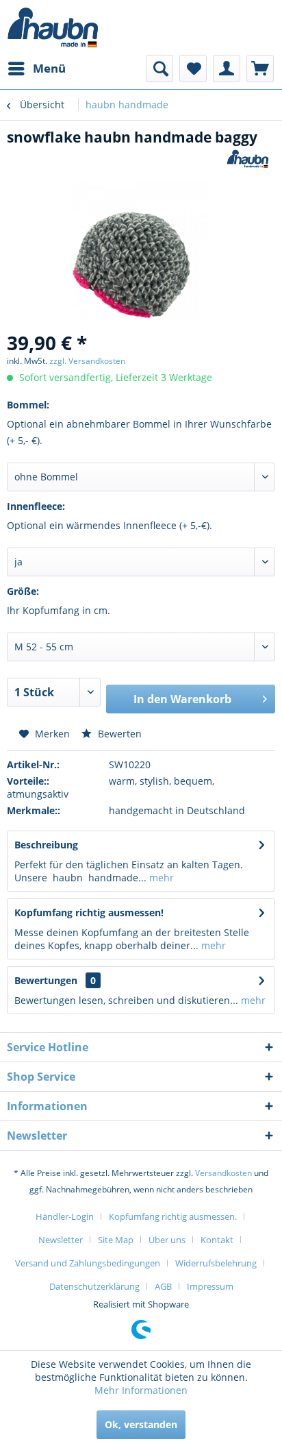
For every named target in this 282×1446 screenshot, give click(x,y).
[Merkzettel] (193, 68)
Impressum (210, 1286)
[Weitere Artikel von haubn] (247, 159)
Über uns (167, 1240)
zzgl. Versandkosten (87, 361)
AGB (163, 1286)
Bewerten (118, 733)
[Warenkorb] (260, 68)
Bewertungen (45, 980)
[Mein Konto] (226, 68)
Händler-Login (65, 1216)
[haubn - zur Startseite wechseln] (53, 27)
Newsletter (60, 1240)
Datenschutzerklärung (94, 1286)
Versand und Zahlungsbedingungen (87, 1263)
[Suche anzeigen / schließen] (159, 68)
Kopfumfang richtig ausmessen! (89, 912)
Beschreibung (46, 844)
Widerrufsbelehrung (216, 1263)
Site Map (115, 1240)
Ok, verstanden (141, 1424)
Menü (49, 68)
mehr (160, 877)
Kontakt (217, 1240)
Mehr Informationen (141, 1390)
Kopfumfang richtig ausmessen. (173, 1216)
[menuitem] (36, 68)
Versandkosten (223, 1173)
